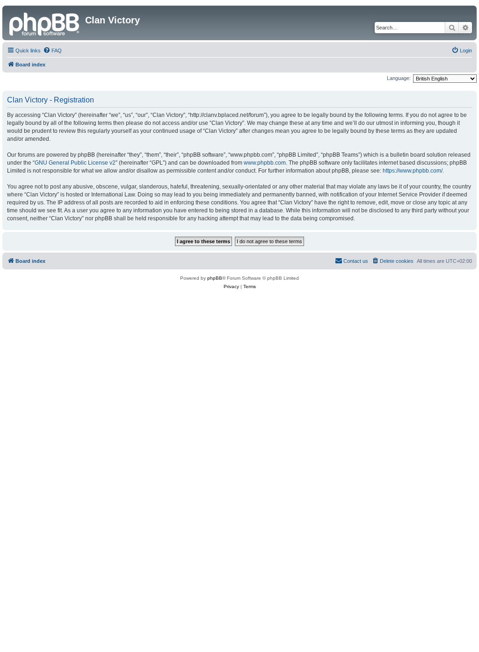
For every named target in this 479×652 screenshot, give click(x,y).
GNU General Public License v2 (75, 162)
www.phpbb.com (265, 162)
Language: (399, 78)
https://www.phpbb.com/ (413, 170)
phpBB (214, 278)
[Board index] (45, 23)
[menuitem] (52, 50)
